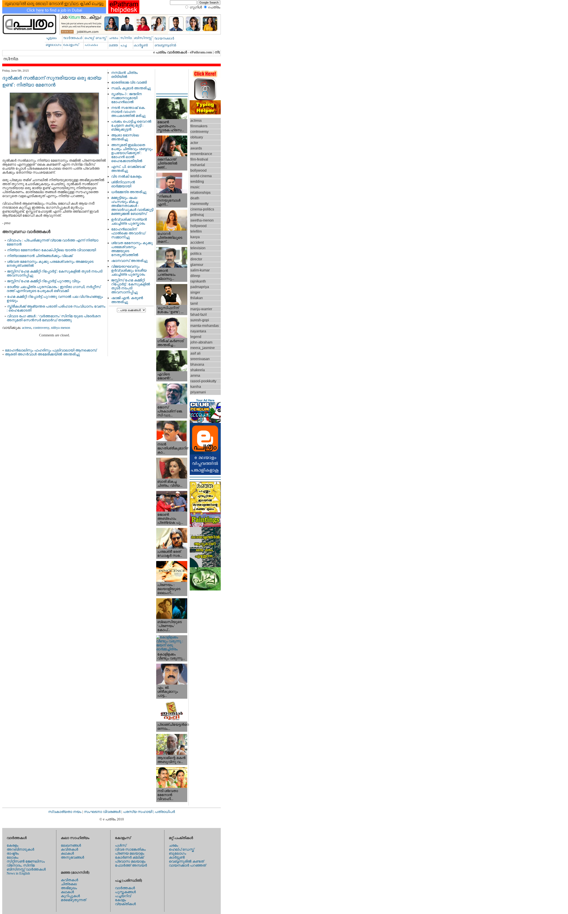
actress (26, 328)
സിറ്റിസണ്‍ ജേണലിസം (26, 861)
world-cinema (201, 176)
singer (195, 292)
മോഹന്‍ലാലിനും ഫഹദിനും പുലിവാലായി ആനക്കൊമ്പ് (51, 350)
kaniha (195, 386)
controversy (41, 328)
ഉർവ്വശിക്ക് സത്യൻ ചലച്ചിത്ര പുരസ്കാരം (129, 221)
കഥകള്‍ (67, 853)
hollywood (198, 226)
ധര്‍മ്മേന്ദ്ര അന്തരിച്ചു (128, 192)
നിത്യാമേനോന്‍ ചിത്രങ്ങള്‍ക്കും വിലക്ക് (40, 256)
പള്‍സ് (120, 845)
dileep (195, 276)
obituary (196, 137)
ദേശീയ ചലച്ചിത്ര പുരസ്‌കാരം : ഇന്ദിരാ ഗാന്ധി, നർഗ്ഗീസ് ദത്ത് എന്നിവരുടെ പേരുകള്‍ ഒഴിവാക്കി (54, 289)
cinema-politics (202, 209)
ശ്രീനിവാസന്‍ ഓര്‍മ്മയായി (123, 184)
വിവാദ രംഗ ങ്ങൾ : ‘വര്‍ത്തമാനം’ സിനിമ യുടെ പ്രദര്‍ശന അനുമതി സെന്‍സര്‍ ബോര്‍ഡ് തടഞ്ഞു (54, 318)
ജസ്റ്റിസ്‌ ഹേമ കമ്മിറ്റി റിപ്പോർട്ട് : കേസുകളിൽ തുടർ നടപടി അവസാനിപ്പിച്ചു (130, 286)
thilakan (196, 298)
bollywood (198, 170)
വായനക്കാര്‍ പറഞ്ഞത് (187, 865)
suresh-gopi (199, 320)
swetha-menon (202, 220)
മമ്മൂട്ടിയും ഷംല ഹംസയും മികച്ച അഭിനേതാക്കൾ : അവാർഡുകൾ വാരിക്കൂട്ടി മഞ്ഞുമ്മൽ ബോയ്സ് (132, 206)
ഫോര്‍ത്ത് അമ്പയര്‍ (131, 865)
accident (197, 242)
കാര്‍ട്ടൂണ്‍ (177, 857)
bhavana (197, 364)
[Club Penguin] (205, 422)
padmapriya (199, 287)
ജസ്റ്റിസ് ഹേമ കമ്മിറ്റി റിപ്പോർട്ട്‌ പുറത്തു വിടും (43, 281)
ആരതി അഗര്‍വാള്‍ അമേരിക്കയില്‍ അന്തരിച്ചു (42, 354)
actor (194, 143)
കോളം (120, 900)
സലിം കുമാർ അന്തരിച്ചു (131, 88)
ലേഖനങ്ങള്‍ (71, 845)
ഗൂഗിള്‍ (196, 7)
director (196, 259)
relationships (200, 192)
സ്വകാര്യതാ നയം (64, 812)
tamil (194, 303)
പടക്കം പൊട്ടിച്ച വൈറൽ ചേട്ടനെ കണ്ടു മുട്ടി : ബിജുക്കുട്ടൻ (131, 125)
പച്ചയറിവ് (123, 896)
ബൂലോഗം (177, 853)
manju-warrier (201, 309)
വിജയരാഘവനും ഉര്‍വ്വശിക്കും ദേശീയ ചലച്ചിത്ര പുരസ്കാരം (129, 270)
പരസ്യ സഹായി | (139, 812)
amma (195, 375)
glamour (196, 265)
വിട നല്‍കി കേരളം (126, 176)
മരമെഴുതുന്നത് (73, 900)
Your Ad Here (205, 400)
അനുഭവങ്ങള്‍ (72, 857)
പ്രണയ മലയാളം (129, 853)
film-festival (199, 159)
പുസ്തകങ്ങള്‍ (125, 892)
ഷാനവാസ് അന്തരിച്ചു (129, 261)
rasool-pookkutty (203, 381)
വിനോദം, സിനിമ (21, 865)
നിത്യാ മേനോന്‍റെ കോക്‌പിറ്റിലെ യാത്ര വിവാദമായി (51, 250)
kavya (195, 237)
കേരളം (12, 845)
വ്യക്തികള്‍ (125, 904)
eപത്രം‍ (214, 7)
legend (195, 337)
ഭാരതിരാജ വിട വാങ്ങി (129, 82)
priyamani (198, 392)
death (194, 198)
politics (195, 253)
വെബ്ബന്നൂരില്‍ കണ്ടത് (186, 861)
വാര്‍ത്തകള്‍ (125, 888)
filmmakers (198, 126)
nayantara (198, 331)
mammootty (199, 204)
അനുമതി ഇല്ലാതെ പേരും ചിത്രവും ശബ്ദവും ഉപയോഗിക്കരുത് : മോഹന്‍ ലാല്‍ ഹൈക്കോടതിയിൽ (132, 153)
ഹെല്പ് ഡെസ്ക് (181, 849)
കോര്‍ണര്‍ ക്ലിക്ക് (129, 857)
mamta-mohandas (204, 326)
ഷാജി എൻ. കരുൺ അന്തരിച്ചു (127, 300)
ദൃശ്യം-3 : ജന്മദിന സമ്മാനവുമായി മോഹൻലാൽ (126, 98)
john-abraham (201, 342)
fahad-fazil (198, 314)
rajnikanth (198, 281)
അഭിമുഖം (69, 888)
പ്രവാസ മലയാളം (130, 861)
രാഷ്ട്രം (13, 853)
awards (196, 148)
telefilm (196, 231)
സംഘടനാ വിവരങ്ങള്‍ (102, 812)
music (195, 187)
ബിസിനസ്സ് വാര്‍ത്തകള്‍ (26, 869)
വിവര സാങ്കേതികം (130, 849)
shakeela (197, 370)
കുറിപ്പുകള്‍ (70, 896)
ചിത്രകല (69, 884)
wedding (197, 181)
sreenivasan (200, 359)
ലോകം (12, 857)
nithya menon (60, 328)
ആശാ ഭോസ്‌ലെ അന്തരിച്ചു (125, 137)
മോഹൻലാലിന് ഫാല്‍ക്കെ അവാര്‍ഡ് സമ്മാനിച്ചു (128, 233)
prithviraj (197, 215)
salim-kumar (200, 270)
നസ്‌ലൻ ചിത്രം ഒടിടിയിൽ (124, 74)
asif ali (195, 353)
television (197, 248)
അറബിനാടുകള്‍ (20, 849)
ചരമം (173, 845)
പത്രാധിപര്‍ (165, 812)
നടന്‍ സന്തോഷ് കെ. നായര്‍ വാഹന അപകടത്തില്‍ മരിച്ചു (128, 112)
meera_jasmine (202, 348)
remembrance (201, 154)
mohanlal (197, 165)
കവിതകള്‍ (69, 849)
